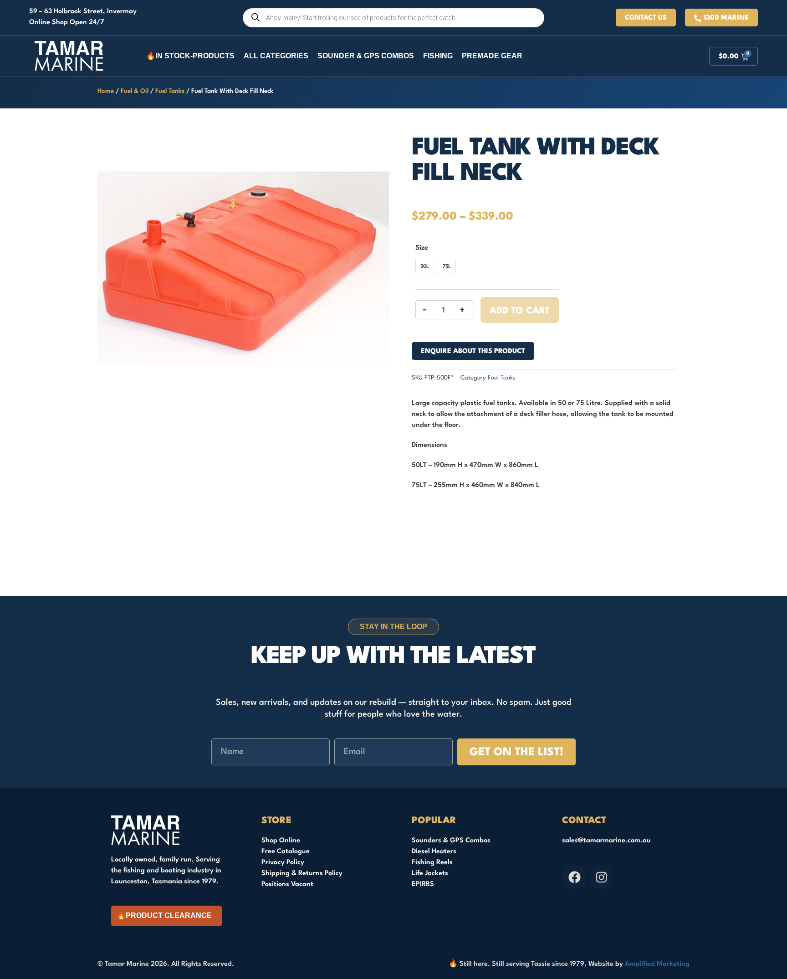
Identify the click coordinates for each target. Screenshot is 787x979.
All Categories (276, 56)
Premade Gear (492, 56)
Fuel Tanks (169, 91)
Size (421, 248)
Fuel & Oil (134, 91)
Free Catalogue (285, 851)
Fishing (438, 56)
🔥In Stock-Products (190, 56)
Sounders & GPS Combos (451, 840)
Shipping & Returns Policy (301, 873)
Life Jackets (430, 873)
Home (105, 91)
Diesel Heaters (434, 851)
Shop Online (280, 840)
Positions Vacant (287, 884)
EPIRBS (423, 884)
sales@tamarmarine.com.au (606, 840)
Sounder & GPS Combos (365, 56)
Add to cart (520, 311)
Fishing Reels (432, 862)
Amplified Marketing (657, 964)
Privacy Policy (282, 862)
